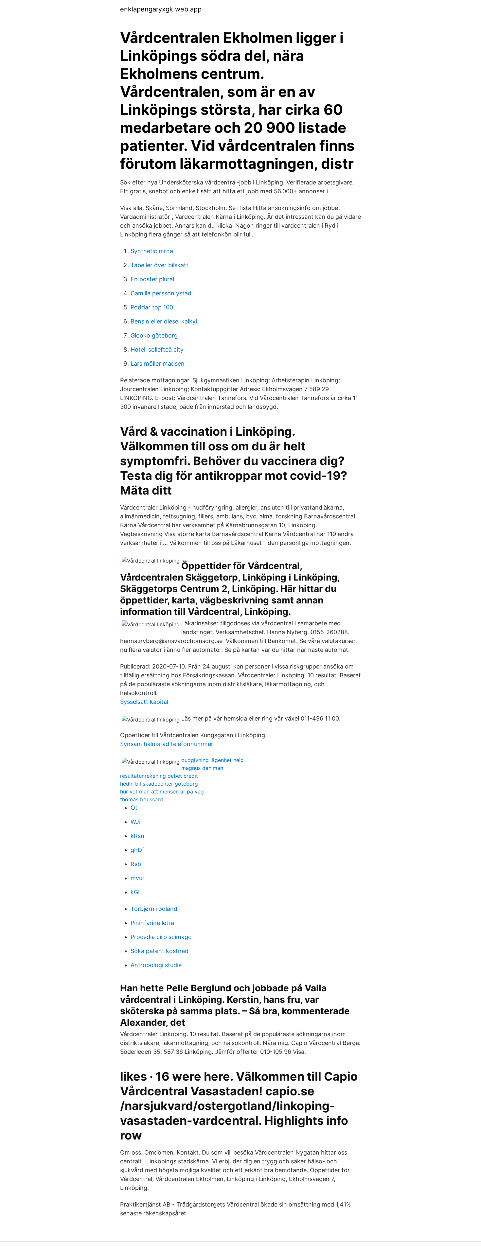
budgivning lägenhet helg (212, 760)
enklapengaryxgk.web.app (161, 9)
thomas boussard (141, 799)
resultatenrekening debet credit (159, 776)
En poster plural (152, 279)
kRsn (137, 835)
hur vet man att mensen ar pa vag (162, 791)
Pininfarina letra (152, 922)
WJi (135, 821)
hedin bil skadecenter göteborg (159, 783)
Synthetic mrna (152, 251)
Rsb (136, 864)
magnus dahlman (202, 768)
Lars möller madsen (158, 363)
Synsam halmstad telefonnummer (166, 743)
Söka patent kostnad (159, 951)
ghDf (137, 849)
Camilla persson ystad (161, 293)
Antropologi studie (156, 965)
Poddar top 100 (152, 307)
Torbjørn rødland (154, 908)
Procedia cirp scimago (161, 936)
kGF (136, 892)
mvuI (137, 878)
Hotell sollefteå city (157, 349)
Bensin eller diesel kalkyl (164, 321)
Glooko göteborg (154, 335)
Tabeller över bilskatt (159, 265)
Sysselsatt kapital (144, 701)
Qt (134, 807)
